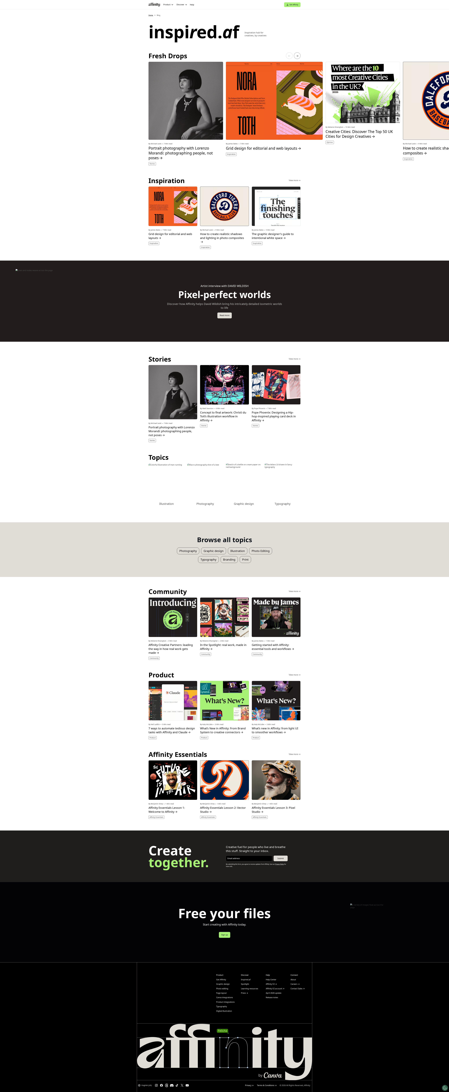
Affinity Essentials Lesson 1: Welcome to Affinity (166, 810)
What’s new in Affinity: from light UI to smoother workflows (275, 730)
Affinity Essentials (156, 817)
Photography (188, 551)
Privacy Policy (279, 864)
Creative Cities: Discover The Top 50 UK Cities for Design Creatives (359, 134)
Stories (152, 164)
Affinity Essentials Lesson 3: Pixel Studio (273, 810)
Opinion (330, 142)
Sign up (224, 934)
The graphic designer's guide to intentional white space (273, 236)
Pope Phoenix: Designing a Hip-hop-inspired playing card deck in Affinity (274, 416)
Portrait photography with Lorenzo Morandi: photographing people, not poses (180, 153)
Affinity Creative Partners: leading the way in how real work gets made (170, 649)
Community (154, 658)
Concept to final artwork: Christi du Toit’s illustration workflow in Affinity (223, 416)
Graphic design (214, 551)
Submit (280, 858)
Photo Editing (261, 551)
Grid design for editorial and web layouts (263, 148)
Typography (208, 559)
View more (295, 180)
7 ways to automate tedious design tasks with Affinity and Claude (171, 730)
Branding (229, 559)
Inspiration (231, 154)
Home (150, 15)
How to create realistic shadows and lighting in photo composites (222, 238)
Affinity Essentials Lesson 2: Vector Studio (223, 810)
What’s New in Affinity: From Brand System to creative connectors (223, 730)
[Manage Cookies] (445, 1088)
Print (245, 559)
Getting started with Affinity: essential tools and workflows (273, 647)
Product (153, 738)
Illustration (237, 551)
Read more (224, 315)
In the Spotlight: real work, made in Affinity (223, 647)
